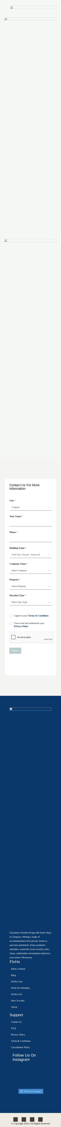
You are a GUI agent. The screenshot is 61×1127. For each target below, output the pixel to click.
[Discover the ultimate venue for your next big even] (31, 1083)
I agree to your (31, 615)
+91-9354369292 (36, 669)
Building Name (17, 548)
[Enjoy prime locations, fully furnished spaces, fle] (17, 1075)
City (12, 500)
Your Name (16, 516)
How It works (17, 1000)
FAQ (13, 1028)
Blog (13, 975)
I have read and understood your (29, 625)
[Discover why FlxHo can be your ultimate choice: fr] (44, 1066)
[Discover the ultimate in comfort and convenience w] (31, 1066)
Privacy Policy (21, 626)
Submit (15, 650)
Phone (13, 532)
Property (14, 579)
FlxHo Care (17, 981)
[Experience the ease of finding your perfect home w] (44, 1083)
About (14, 1007)
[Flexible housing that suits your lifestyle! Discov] (44, 1075)
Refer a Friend (18, 969)
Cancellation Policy (20, 1047)
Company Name (18, 564)
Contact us (16, 1022)
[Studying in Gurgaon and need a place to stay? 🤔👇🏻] (17, 1083)
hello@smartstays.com (23, 665)
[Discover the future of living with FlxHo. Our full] (17, 1066)
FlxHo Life (16, 994)
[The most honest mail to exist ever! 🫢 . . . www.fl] (31, 1075)
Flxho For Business (20, 988)
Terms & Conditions (38, 615)
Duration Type (17, 595)
